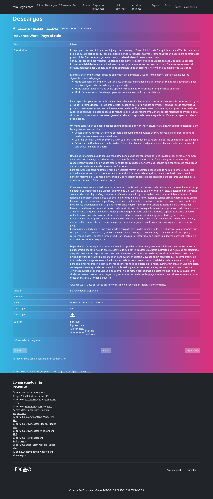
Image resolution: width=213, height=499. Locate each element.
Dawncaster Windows (38, 430)
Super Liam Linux (36, 410)
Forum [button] (168, 5)
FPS (15, 420)
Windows (38, 28)
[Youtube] (25, 470)
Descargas (24, 28)
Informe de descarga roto (28, 340)
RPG (47, 396)
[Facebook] (15, 470)
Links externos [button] (121, 7)
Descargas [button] (51, 5)
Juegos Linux (19, 413)
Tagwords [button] (157, 5)
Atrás (106, 350)
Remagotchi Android (37, 451)
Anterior (21, 350)
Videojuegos (19, 455)
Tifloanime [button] (65, 5)
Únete (177, 7)
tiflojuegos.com (23, 7)
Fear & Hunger (33, 399)
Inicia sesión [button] (190, 7)
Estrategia (52, 28)
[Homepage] (14, 28)
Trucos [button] (86, 5)
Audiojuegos (19, 441)
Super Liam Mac (34, 444)
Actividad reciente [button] (137, 7)
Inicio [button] (40, 5)
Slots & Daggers (33, 406)
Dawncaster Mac (35, 423)
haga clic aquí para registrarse (74, 371)
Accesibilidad (174, 470)
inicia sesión (30, 358)
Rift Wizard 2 (33, 396)
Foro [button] (76, 5)
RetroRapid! (32, 437)
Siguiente (191, 350)
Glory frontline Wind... (38, 417)
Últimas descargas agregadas (29, 392)
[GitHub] (29, 470)
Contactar (190, 470)
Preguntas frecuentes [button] (98, 7)
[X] (20, 470)
